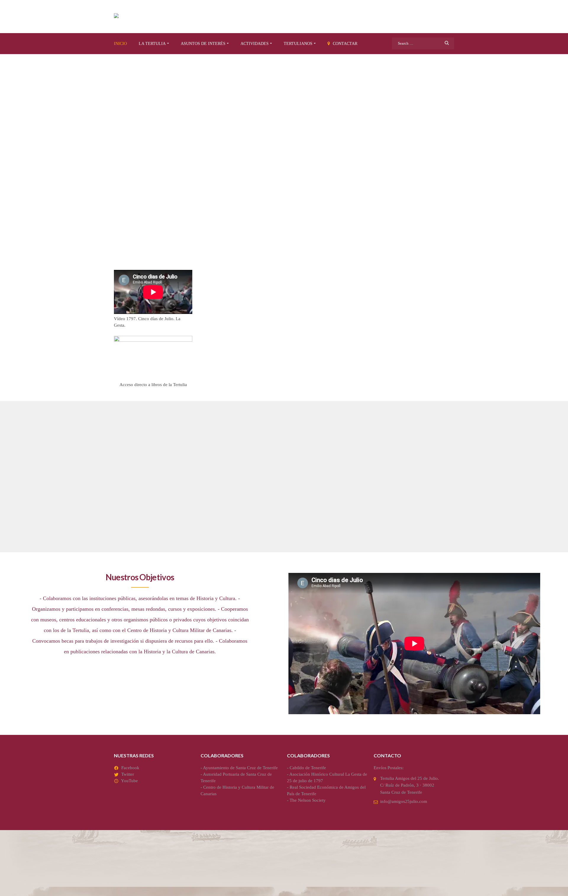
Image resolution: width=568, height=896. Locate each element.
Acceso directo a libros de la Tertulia (153, 384)
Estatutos (249, 473)
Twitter (127, 774)
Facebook (130, 767)
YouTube (129, 780)
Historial (362, 473)
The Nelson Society (308, 800)
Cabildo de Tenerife (308, 767)
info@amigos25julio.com (403, 801)
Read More (128, 528)
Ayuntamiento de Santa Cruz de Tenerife (240, 767)
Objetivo (131, 473)
